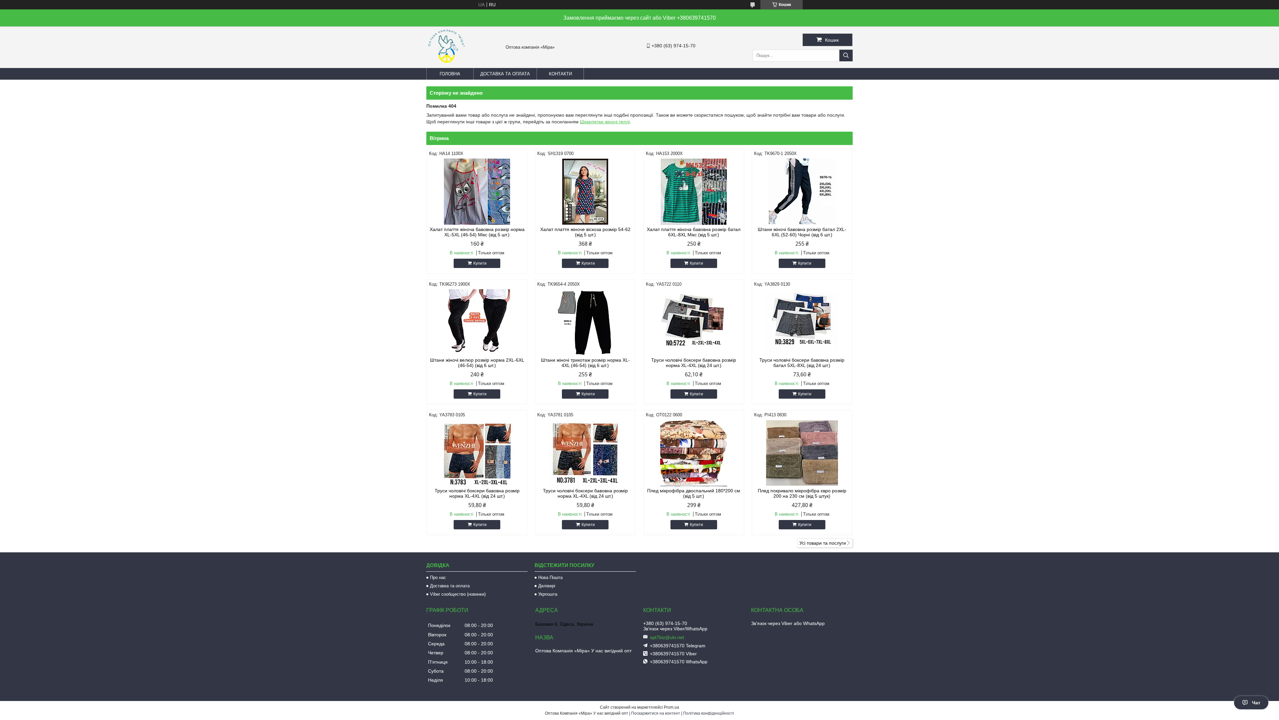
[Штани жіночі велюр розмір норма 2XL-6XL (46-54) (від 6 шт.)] (477, 322)
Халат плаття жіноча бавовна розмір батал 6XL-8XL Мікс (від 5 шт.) (693, 232)
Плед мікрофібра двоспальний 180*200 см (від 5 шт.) (693, 493)
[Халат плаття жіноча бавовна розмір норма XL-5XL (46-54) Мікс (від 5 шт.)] (477, 191)
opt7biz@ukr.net (667, 637)
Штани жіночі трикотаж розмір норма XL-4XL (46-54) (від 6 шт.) (585, 362)
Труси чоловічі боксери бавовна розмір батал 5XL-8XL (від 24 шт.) (801, 362)
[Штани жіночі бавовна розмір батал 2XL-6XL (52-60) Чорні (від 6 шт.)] (802, 191)
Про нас (438, 577)
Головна (450, 73)
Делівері (546, 585)
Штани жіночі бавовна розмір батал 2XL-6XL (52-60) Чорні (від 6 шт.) (802, 232)
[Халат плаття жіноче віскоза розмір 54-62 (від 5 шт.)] (585, 191)
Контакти (560, 73)
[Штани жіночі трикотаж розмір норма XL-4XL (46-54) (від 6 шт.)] (585, 322)
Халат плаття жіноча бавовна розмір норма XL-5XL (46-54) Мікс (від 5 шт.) (477, 232)
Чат (1256, 702)
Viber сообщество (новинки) (458, 594)
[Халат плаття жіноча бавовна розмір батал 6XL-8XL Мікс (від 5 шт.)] (694, 191)
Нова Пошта (550, 577)
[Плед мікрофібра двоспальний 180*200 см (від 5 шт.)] (694, 453)
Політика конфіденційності (708, 713)
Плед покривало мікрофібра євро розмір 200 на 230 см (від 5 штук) (802, 493)
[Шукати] (846, 55)
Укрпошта (547, 594)
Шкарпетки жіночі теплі (605, 121)
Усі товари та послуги (822, 543)
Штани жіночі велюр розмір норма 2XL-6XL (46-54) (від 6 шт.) (477, 362)
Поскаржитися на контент (655, 713)
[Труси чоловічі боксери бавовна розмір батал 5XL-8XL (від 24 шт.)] (802, 322)
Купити (480, 263)
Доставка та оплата (505, 73)
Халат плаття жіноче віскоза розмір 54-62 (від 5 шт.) (585, 232)
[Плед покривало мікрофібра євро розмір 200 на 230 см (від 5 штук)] (802, 453)
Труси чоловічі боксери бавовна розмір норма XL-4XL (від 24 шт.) (693, 362)
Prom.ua (671, 707)
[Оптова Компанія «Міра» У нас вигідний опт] (446, 65)
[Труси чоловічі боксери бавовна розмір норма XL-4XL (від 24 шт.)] (694, 322)
